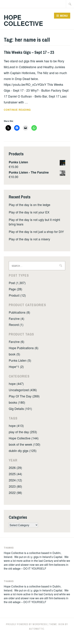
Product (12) (17, 295)
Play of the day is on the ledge (29, 204)
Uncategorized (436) (23, 390)
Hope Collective (23, 20)
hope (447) (16, 383)
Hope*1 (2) (16, 366)
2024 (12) (15, 480)
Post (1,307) (17, 282)
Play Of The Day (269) (24, 396)
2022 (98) (15, 492)
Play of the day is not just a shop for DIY (36, 231)
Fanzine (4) (16, 318)
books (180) (17, 402)
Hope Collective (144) (24, 438)
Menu (64, 15)
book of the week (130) (24, 444)
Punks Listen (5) (20, 360)
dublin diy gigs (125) (22, 450)
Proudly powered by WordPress (26, 624)
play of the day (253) (23, 432)
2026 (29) (15, 467)
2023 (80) (15, 486)
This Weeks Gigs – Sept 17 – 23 (29, 52)
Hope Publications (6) (23, 348)
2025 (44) (15, 474)
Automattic (36, 628)
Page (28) (15, 289)
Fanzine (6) (16, 341)
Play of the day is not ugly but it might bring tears (34, 221)
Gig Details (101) (20, 408)
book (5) (14, 354)
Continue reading (22, 110)
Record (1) (16, 324)
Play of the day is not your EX (29, 212)
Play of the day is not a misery (29, 239)
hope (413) (16, 425)
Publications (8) (19, 312)
